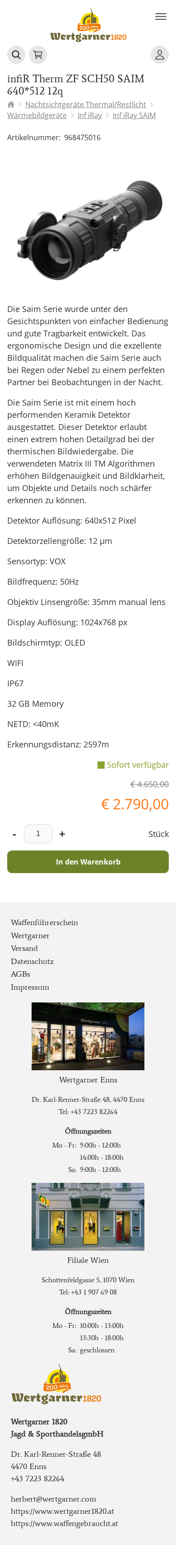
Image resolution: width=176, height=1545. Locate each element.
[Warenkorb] (38, 55)
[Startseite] (10, 104)
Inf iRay (90, 115)
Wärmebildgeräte (37, 115)
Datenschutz (32, 961)
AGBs (20, 974)
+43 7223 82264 (93, 1111)
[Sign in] (160, 55)
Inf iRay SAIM (134, 115)
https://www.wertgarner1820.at (62, 1511)
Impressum (30, 987)
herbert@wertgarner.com (53, 1499)
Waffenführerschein (44, 922)
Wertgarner (30, 935)
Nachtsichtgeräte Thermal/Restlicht (85, 104)
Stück (158, 833)
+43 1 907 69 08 (94, 1292)
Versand (24, 948)
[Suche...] (16, 55)
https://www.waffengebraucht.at (64, 1523)
